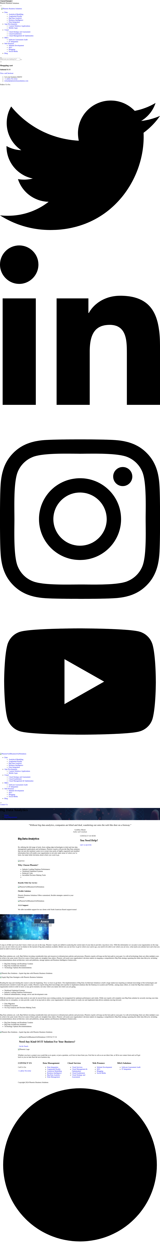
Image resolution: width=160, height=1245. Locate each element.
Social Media (13, 51)
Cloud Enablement (15, 34)
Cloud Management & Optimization (21, 36)
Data (6, 12)
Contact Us (4, 804)
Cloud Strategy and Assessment (19, 32)
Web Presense (9, 43)
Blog (6, 53)
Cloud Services (77, 1067)
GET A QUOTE (86, 845)
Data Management (10, 817)
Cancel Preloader (6, 1)
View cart (3, 73)
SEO (10, 47)
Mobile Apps (13, 28)
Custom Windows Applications (19, 26)
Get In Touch (23, 1046)
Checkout (10, 73)
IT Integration (13, 42)
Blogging (12, 49)
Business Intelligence (16, 20)
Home (6, 815)
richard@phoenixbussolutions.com (16, 81)
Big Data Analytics (15, 18)
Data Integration (14, 22)
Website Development (16, 45)
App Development (10, 24)
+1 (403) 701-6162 (10, 79)
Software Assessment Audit (18, 40)
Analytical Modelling (16, 14)
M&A (6, 38)
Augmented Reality (15, 16)
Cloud (6, 30)
